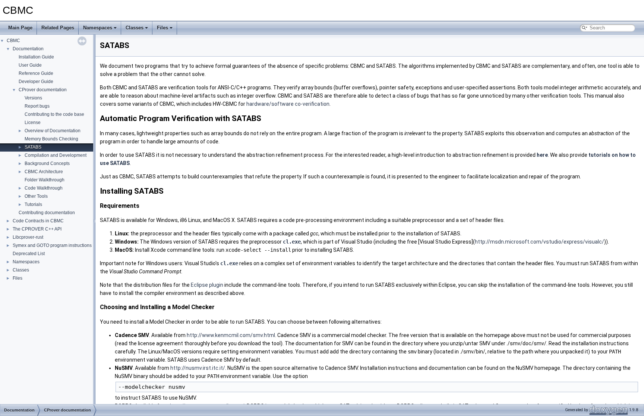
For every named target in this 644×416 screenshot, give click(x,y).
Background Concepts (47, 163)
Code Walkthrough (44, 188)
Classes (134, 28)
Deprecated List (29, 253)
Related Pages (57, 28)
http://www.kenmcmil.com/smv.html (231, 335)
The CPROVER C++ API (37, 229)
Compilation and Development (55, 155)
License (33, 122)
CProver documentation (43, 89)
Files (162, 28)
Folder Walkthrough (44, 179)
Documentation (28, 48)
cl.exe (292, 242)
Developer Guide (36, 81)
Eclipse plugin (207, 285)
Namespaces (97, 28)
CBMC (13, 40)
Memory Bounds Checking (51, 139)
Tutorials (33, 204)
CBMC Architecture (44, 171)
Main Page (20, 28)
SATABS (33, 147)
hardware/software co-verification (287, 104)
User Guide (30, 65)
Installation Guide (36, 57)
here (542, 155)
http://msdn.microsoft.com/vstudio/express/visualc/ (539, 242)
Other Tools (36, 196)
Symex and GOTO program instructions (52, 245)
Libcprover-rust (28, 237)
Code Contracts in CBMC (38, 220)
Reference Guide (36, 73)
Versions (33, 98)
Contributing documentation (47, 212)
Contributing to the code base (54, 114)
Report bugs (37, 106)
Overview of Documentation (52, 130)
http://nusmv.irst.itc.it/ (197, 368)
